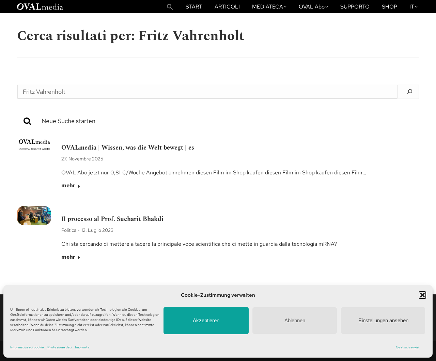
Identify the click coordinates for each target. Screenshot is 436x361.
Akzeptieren (206, 320)
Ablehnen (294, 320)
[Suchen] (410, 91)
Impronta (82, 347)
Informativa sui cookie (27, 347)
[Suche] (230, 121)
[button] (422, 295)
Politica (68, 230)
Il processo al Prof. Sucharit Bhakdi (112, 219)
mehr (68, 185)
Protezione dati (59, 347)
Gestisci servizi (407, 347)
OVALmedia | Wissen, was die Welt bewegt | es (127, 147)
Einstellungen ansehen (383, 320)
